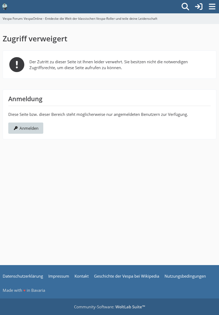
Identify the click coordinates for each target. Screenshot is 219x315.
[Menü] (212, 6)
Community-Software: (109, 306)
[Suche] (185, 6)
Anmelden (28, 128)
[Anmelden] (198, 6)
